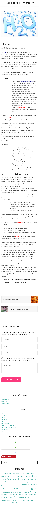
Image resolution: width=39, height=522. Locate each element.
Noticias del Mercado (8, 425)
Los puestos (5, 403)
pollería (31, 494)
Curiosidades (5, 415)
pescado (15, 494)
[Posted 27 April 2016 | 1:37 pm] (15, 447)
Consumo (4, 413)
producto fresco (13, 497)
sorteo (32, 500)
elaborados (34, 479)
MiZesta (33, 492)
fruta (14, 482)
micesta (26, 492)
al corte (3, 473)
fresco (10, 482)
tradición (8, 503)
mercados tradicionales (12, 492)
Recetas (4, 431)
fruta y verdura (22, 482)
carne (3, 476)
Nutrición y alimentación (8, 41)
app (24, 473)
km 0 (12, 485)
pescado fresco (23, 494)
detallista (32, 476)
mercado (16, 485)
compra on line (14, 476)
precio (3, 497)
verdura (14, 503)
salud (20, 500)
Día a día (4, 419)
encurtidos (4, 482)
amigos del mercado (14, 473)
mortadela (4, 494)
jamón (8, 485)
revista (16, 500)
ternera (3, 503)
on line (10, 494)
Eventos (4, 421)
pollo (35, 494)
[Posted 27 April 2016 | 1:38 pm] (15, 442)
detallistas (25, 479)
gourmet (3, 485)
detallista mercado (10, 479)
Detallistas (4, 417)
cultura (25, 476)
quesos (11, 500)
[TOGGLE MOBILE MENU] (3, 3)
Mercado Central (28, 484)
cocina (8, 476)
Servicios (4, 401)
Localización (5, 399)
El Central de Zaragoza (19, 2)
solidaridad (26, 500)
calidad (32, 473)
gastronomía (30, 482)
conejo (21, 476)
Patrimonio (4, 429)
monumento (5, 423)
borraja (28, 473)
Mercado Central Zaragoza (19, 488)
